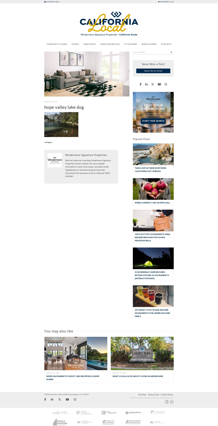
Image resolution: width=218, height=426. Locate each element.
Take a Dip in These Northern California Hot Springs (150, 169)
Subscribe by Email (153, 70)
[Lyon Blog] (109, 23)
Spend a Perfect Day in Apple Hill (152, 203)
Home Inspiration (110, 44)
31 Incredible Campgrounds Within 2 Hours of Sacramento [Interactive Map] (152, 275)
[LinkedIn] (146, 84)
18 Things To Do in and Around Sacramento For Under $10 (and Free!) (152, 313)
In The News (130, 44)
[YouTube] (159, 84)
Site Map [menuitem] (142, 394)
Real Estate (90, 44)
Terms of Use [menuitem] (153, 394)
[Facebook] (140, 84)
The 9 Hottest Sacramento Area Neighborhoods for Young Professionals (152, 237)
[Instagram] (166, 84)
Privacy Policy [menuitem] (167, 394)
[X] (152, 84)
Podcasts (166, 44)
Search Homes (149, 44)
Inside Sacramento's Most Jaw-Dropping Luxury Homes (73, 377)
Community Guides (57, 44)
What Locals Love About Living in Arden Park (138, 376)
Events (75, 44)
